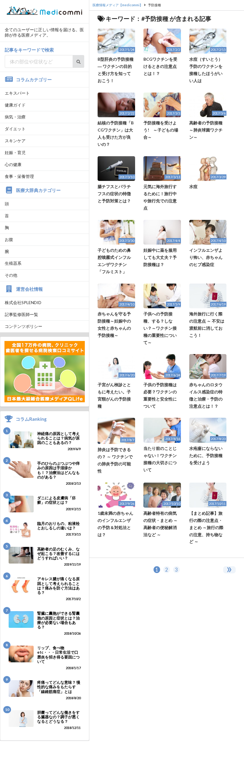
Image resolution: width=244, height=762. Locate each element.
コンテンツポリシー (23, 326)
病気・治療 (15, 116)
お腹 (9, 239)
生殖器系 (13, 263)
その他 (11, 275)
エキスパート (17, 93)
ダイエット (15, 128)
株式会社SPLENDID (23, 302)
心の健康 (13, 164)
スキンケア (15, 140)
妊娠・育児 (15, 152)
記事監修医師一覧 (21, 314)
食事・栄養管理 (19, 176)
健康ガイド (15, 104)
